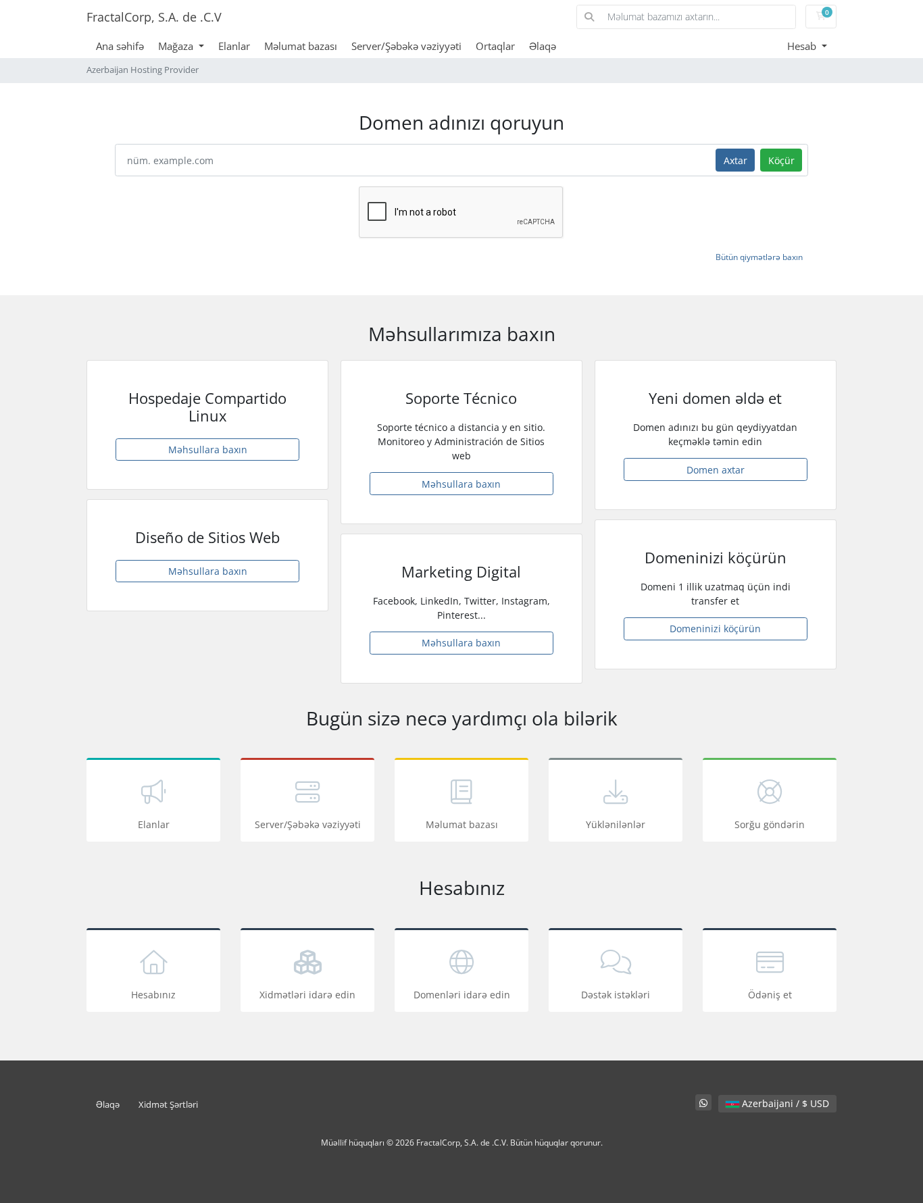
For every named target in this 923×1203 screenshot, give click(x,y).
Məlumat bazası (300, 46)
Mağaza (177, 46)
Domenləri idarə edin (462, 994)
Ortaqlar (495, 46)
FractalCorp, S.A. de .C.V (154, 17)
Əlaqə (542, 46)
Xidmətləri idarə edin (307, 994)
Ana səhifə (120, 46)
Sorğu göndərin (769, 824)
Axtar (735, 160)
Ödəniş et (770, 994)
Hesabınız (153, 994)
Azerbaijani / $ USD (784, 1103)
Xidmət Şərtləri (168, 1104)
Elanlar (234, 46)
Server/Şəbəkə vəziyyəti (406, 46)
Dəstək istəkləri (615, 994)
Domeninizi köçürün (715, 628)
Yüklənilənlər (615, 824)
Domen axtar (716, 469)
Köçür (781, 160)
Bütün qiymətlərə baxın (759, 257)
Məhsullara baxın (207, 449)
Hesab (803, 46)
